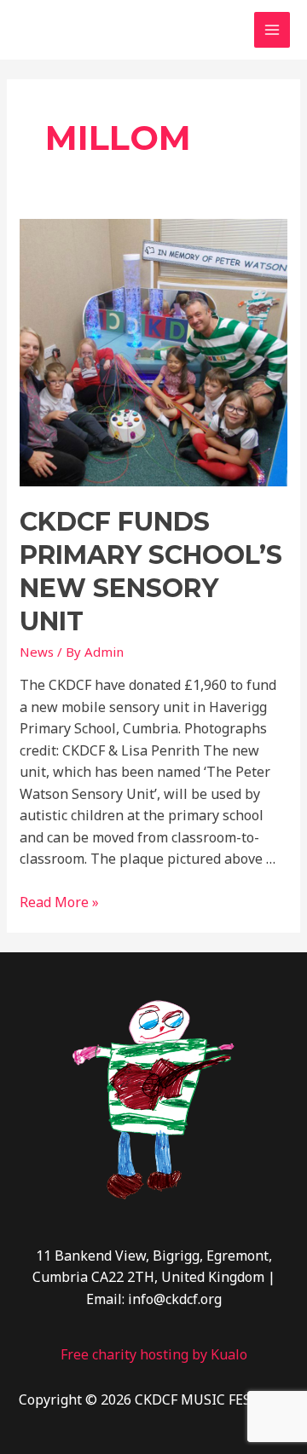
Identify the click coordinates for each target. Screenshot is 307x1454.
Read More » (59, 902)
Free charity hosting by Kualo (154, 1354)
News (37, 651)
